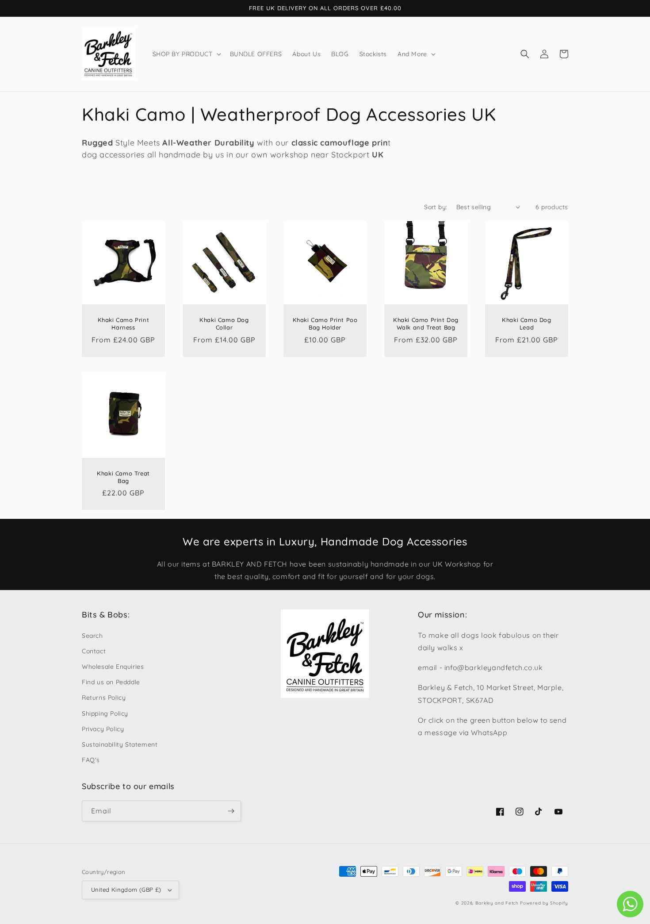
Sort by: (435, 207)
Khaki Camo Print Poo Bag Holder (325, 323)
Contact (94, 651)
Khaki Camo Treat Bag (123, 477)
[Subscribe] (231, 811)
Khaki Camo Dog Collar (224, 323)
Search (92, 636)
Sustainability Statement (119, 744)
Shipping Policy (105, 713)
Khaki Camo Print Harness (123, 323)
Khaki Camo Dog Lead (526, 323)
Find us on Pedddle (111, 682)
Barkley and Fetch (497, 903)
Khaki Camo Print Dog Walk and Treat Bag (426, 323)
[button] (186, 54)
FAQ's (91, 760)
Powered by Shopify (544, 903)
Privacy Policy (103, 729)
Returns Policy (104, 698)
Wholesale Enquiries (113, 667)
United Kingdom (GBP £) (126, 889)
